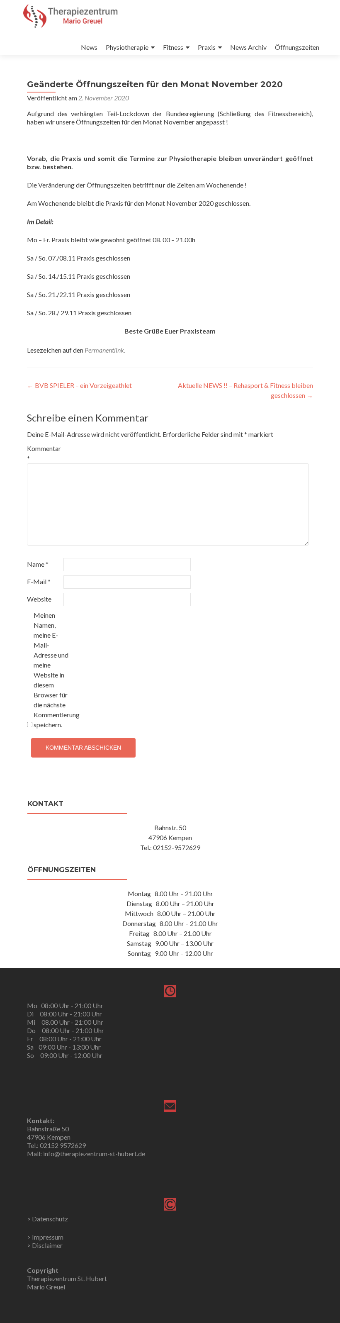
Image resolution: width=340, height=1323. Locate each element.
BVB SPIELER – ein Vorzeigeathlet (79, 385)
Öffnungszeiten (297, 47)
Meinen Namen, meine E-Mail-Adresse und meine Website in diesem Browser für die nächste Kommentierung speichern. (51, 670)
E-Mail (39, 581)
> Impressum (45, 1237)
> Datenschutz (47, 1219)
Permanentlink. (105, 350)
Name (38, 564)
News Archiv (248, 47)
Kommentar (44, 453)
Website (39, 599)
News (89, 47)
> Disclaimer (45, 1245)
